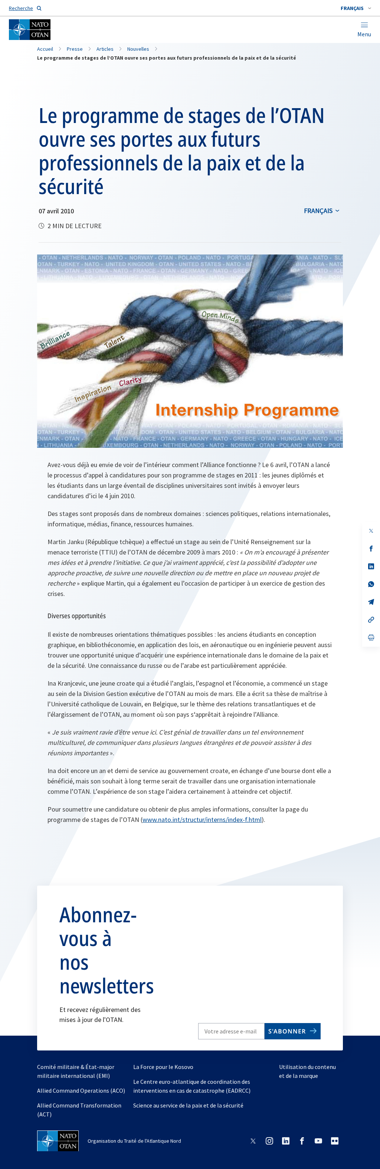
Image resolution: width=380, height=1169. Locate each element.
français (318, 210)
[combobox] (356, 8)
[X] (371, 531)
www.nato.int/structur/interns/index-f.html (202, 819)
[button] (356, 8)
